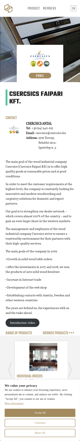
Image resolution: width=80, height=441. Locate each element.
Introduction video (22, 323)
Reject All (40, 432)
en (73, 8)
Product (34, 8)
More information (14, 403)
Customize (40, 422)
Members (49, 8)
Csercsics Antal (39, 123)
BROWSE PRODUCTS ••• (58, 333)
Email (40, 75)
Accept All (40, 412)
